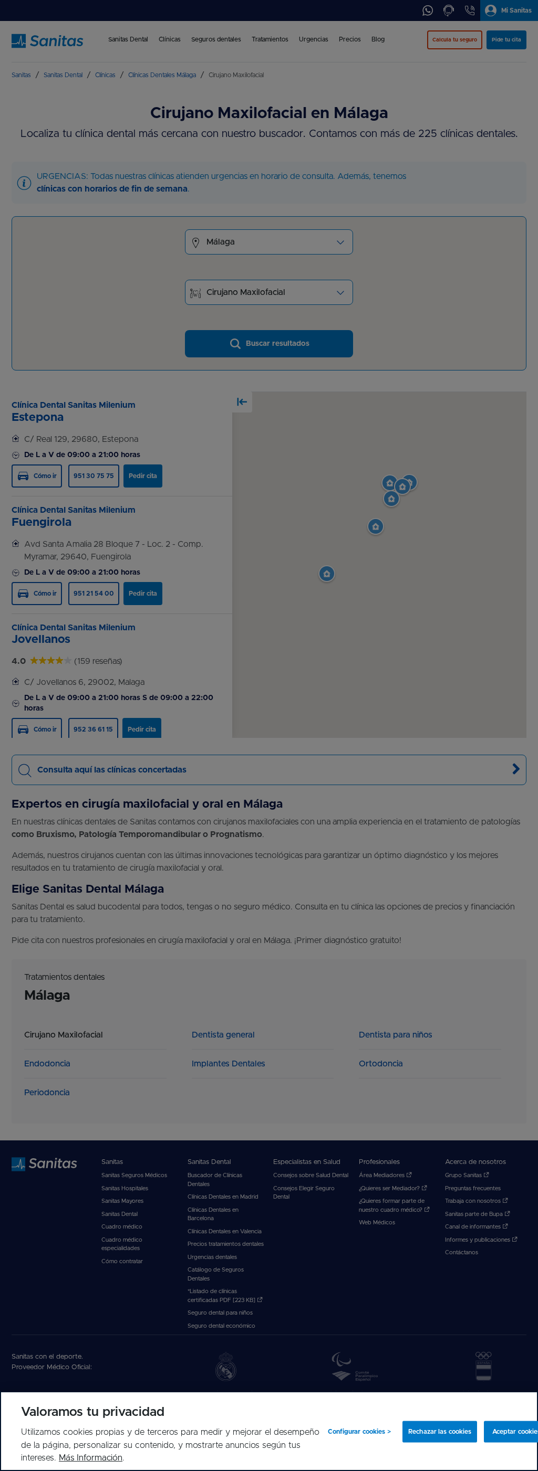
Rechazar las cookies (439, 1431)
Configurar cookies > (359, 1431)
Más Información (90, 1458)
